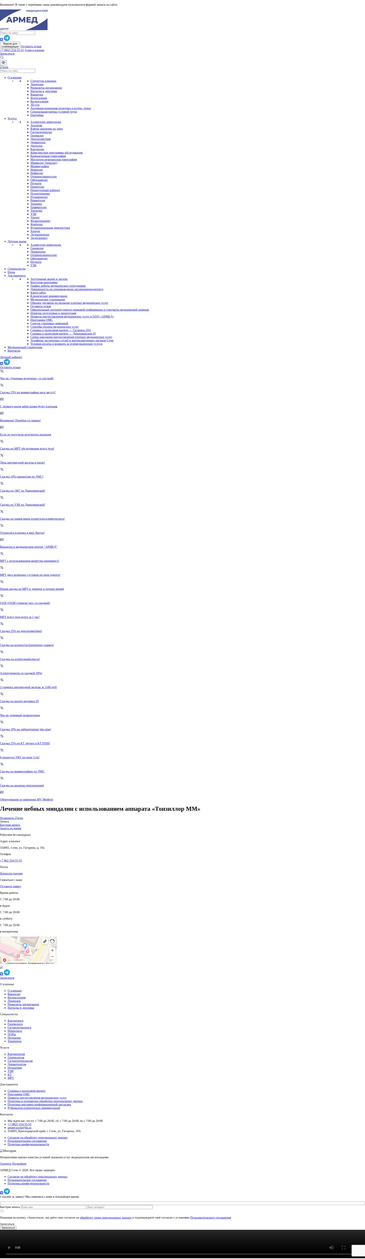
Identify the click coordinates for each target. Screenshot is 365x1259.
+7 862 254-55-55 (11, 860)
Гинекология (16, 1057)
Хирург (35, 231)
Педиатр (35, 183)
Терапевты (14, 1041)
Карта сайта (38, 292)
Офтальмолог (39, 180)
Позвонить (7, 818)
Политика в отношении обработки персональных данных (45, 1101)
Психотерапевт (40, 193)
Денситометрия (40, 139)
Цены (11, 272)
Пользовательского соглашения (210, 1217)
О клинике (15, 77)
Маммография (39, 166)
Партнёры (37, 115)
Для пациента (16, 275)
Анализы (36, 125)
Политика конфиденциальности (28, 1144)
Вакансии (36, 94)
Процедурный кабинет (45, 190)
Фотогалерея (38, 98)
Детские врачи (17, 241)
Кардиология (16, 1054)
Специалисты (16, 268)
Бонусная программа (43, 282)
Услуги (12, 118)
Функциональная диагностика (50, 227)
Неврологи (15, 1031)
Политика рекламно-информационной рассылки (39, 1104)
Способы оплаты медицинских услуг (54, 326)
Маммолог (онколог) (43, 162)
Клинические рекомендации (48, 296)
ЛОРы (12, 1034)
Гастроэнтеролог (41, 132)
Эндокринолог (40, 234)
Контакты (14, 350)
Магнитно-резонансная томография (53, 159)
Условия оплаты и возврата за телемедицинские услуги (66, 343)
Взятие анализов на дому (46, 128)
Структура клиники (43, 81)
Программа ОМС (41, 320)
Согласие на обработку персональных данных (37, 1137)
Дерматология (17, 1064)
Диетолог (36, 145)
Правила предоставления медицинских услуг (37, 1097)
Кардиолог (37, 149)
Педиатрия (15, 1067)
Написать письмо (11, 873)
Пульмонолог (39, 197)
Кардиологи (15, 1020)
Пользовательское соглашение (27, 1141)
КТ (10, 1074)
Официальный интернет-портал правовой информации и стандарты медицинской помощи (89, 309)
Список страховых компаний (49, 323)
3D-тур (35, 104)
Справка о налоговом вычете (26, 1090)
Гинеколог (37, 135)
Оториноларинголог (43, 176)
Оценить (5, 1163)
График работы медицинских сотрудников (58, 285)
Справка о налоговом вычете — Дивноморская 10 (63, 333)
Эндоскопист (39, 238)
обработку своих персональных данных (106, 1217)
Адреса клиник (34, 50)
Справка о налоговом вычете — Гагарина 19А (60, 330)
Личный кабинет (11, 357)
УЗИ (33, 214)
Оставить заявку (10, 886)
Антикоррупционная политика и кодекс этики (60, 108)
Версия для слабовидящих (10, 45)
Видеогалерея (39, 101)
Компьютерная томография (48, 156)
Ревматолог (37, 200)
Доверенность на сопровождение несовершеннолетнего (66, 289)
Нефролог (36, 173)
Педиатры (14, 1037)
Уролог (35, 217)
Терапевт (36, 203)
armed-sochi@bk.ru (19, 1127)
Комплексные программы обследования (56, 152)
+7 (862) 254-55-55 (12, 50)
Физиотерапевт (40, 221)
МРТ (11, 1078)
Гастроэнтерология (20, 1060)
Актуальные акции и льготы (48, 279)
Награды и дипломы (43, 91)
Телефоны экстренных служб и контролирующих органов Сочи (71, 340)
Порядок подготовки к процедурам (53, 313)
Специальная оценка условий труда (53, 111)
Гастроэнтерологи (19, 1027)
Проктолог (37, 186)
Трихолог (36, 210)
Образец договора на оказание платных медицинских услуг (69, 302)
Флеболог (36, 224)
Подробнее (19, 1163)
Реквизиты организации (46, 87)
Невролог (36, 169)
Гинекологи (15, 1024)
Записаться (7, 53)
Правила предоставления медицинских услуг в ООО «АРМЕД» (72, 316)
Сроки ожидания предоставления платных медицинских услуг (71, 337)
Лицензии (37, 84)
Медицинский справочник (25, 347)
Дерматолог (38, 142)
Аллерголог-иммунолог (45, 121)
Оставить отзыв (31, 46)
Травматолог (38, 207)
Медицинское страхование (47, 299)
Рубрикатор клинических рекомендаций (34, 1108)
